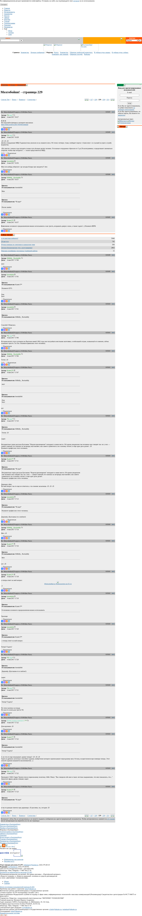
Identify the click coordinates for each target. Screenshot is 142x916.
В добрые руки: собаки (120, 52)
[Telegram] (9, 129)
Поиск (14, 99)
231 (108, 99)
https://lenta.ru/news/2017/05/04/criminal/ (14, 124)
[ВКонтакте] (2, 129)
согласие (76, 1)
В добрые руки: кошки (102, 52)
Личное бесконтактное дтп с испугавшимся (16, 248)
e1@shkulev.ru (27, 907)
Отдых (12, 85)
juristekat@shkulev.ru (69, 909)
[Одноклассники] (7, 129)
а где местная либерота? (9, 238)
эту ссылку (111, 819)
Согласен (4, 4)
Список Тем (5, 99)
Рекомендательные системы (10, 913)
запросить (121, 115)
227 (91, 99)
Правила (22, 99)
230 (103, 99)
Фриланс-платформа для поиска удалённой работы (19, 251)
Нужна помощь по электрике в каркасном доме (18, 244)
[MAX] (4, 129)
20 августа (5, 241)
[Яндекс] (130, 121)
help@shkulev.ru (30, 889)
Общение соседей (76, 54)
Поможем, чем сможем (60, 54)
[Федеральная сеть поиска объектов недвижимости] (22, 856)
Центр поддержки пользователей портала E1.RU (17, 887)
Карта (56, 52)
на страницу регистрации (126, 108)
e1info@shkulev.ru (55, 909)
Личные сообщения (37, 52)
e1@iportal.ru (12, 867)
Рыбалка (87, 54)
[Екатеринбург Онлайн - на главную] (90, 50)
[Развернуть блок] (118, 127)
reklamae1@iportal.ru (31, 865)
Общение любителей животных (81, 52)
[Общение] (48, 50)
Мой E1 (120, 85)
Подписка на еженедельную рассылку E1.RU (16, 872)
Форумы (4, 85)
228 (95, 99)
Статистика (31, 99)
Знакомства (25, 52)
